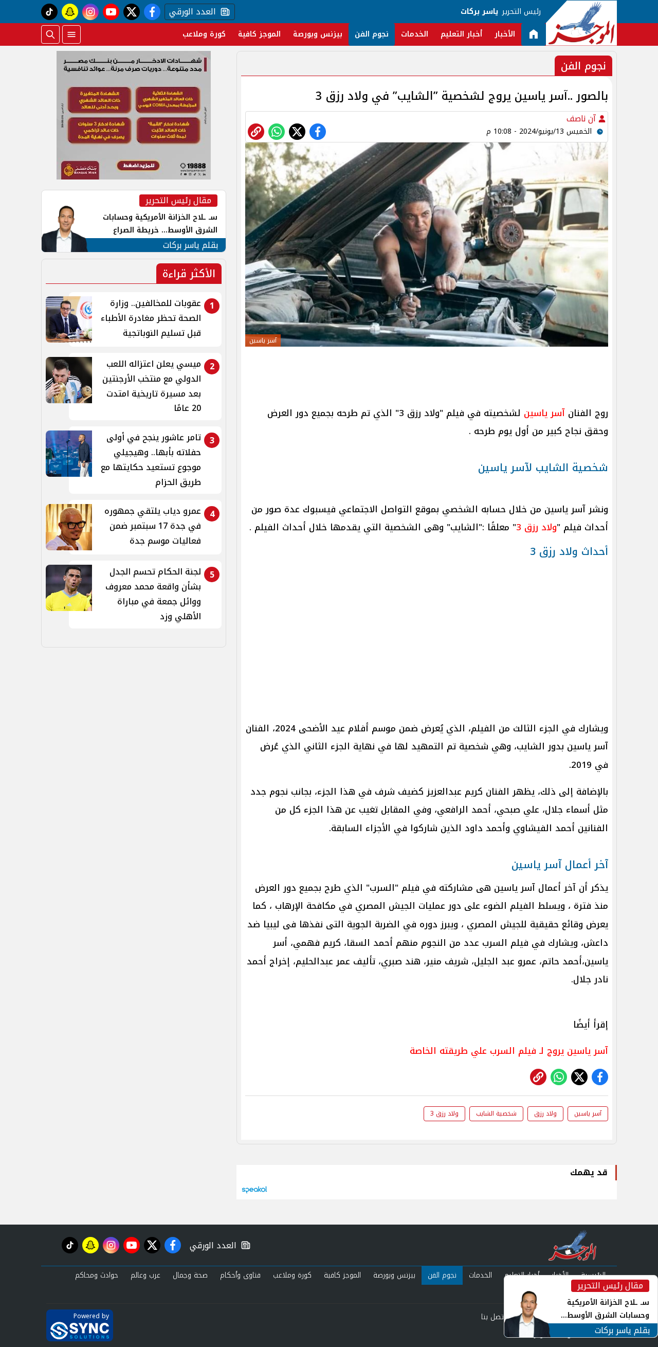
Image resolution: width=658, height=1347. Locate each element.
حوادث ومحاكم (96, 1275)
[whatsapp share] (276, 131)
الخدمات (414, 34)
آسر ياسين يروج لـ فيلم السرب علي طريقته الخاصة (509, 1051)
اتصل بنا (493, 1317)
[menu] (71, 34)
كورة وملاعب (204, 34)
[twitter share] (297, 131)
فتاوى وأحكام (240, 1275)
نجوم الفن (372, 34)
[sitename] (572, 1245)
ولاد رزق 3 (536, 527)
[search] (50, 34)
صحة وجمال (190, 1275)
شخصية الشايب (496, 1113)
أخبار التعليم (461, 34)
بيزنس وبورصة (317, 34)
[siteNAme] (581, 23)
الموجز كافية (259, 34)
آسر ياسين (544, 413)
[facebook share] (317, 131)
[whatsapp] (256, 131)
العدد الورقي (190, 12)
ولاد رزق (545, 1113)
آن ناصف (582, 119)
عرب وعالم (145, 1275)
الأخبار (505, 34)
